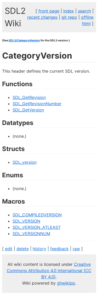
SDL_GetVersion (28, 109)
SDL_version (25, 162)
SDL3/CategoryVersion (24, 40)
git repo (69, 17)
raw (76, 248)
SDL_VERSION (26, 221)
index (68, 11)
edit (9, 248)
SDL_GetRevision (29, 97)
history (39, 248)
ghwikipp (66, 283)
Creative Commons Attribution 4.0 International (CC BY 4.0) (49, 270)
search (84, 11)
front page (48, 11)
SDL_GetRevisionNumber (37, 103)
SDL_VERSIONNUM (31, 233)
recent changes (42, 17)
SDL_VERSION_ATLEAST (37, 227)
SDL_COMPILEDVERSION (37, 214)
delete (22, 248)
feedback (59, 248)
